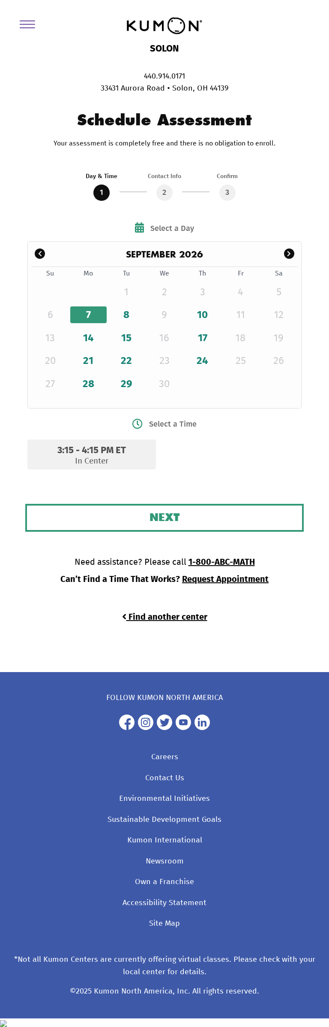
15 (126, 338)
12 (279, 315)
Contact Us (164, 778)
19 (279, 338)
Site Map (164, 923)
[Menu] (30, 26)
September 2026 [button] (164, 254)
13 (50, 338)
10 (202, 315)
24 (202, 361)
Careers (164, 757)
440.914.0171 (164, 76)
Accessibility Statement (164, 903)
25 (241, 361)
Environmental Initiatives (164, 799)
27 (50, 384)
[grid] (164, 334)
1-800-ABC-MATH (221, 562)
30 (164, 384)
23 (164, 361)
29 (126, 384)
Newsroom (165, 861)
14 (88, 338)
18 (240, 338)
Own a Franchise (164, 882)
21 (88, 361)
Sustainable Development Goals (164, 820)
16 (164, 338)
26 (278, 361)
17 (202, 338)
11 (240, 315)
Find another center (166, 617)
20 (50, 361)
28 (88, 384)
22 (126, 361)
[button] (40, 254)
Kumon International (164, 840)
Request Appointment (225, 579)
